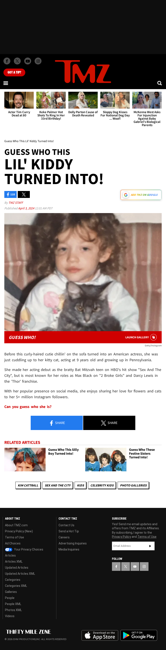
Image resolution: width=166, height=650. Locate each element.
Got (14, 72)
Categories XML (16, 585)
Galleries (11, 592)
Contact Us (66, 525)
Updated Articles (16, 567)
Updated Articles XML (20, 573)
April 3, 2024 (26, 208)
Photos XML (13, 610)
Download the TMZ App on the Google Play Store (138, 635)
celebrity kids (101, 485)
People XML (13, 604)
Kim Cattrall (28, 485)
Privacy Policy (121, 536)
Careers (64, 537)
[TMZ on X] (17, 61)
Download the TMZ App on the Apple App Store (99, 635)
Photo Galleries (133, 485)
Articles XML (13, 561)
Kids (80, 485)
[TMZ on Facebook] (6, 61)
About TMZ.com (16, 525)
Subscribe (150, 546)
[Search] (160, 83)
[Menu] (6, 83)
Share (59, 422)
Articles (10, 555)
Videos (9, 616)
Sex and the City (57, 485)
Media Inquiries (69, 549)
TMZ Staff (15, 203)
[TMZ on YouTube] (135, 566)
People (9, 598)
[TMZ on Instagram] (38, 61)
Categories (12, 579)
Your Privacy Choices (28, 549)
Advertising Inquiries (73, 543)
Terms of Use (14, 537)
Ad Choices (13, 543)
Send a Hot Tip (69, 531)
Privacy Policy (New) (19, 531)
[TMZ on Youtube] (27, 61)
